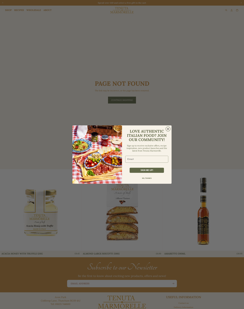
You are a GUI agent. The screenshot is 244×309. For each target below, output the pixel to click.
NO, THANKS (147, 178)
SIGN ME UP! (147, 170)
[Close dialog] (168, 129)
